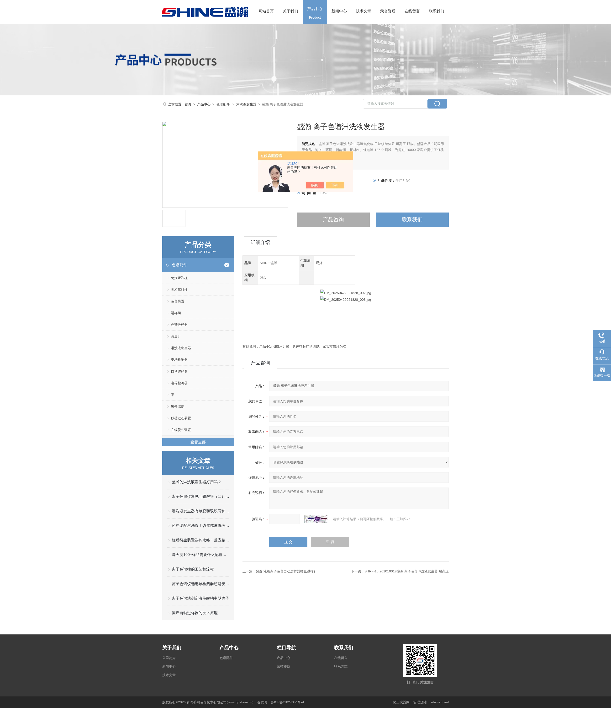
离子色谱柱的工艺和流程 (193, 569)
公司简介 (169, 658)
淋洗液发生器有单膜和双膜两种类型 (200, 511)
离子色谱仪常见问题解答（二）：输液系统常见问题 (200, 496)
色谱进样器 (179, 325)
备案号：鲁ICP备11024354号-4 (280, 702)
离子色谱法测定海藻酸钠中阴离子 (200, 598)
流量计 (176, 336)
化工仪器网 (401, 702)
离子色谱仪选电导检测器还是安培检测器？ (200, 584)
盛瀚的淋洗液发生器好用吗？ (196, 482)
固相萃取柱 (179, 289)
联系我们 (436, 11)
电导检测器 (179, 383)
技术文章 (363, 11)
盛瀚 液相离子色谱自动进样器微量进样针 (286, 571)
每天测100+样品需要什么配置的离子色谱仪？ (200, 555)
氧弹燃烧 (177, 406)
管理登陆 (420, 702)
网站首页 (266, 11)
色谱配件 (223, 104)
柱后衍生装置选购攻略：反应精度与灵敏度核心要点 (200, 540)
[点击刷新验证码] (316, 519)
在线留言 (412, 11)
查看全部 (198, 442)
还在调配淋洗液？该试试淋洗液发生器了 (200, 526)
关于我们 (290, 11)
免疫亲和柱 (179, 278)
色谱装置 (177, 301)
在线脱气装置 (181, 430)
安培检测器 (179, 360)
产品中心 (314, 13)
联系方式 (341, 666)
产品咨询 (333, 220)
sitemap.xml (440, 702)
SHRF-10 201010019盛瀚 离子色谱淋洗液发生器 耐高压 (406, 571)
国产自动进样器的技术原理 (195, 613)
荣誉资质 (387, 11)
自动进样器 (179, 371)
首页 (188, 104)
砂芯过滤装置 (181, 418)
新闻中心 (339, 11)
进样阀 (176, 313)
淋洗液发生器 (246, 104)
